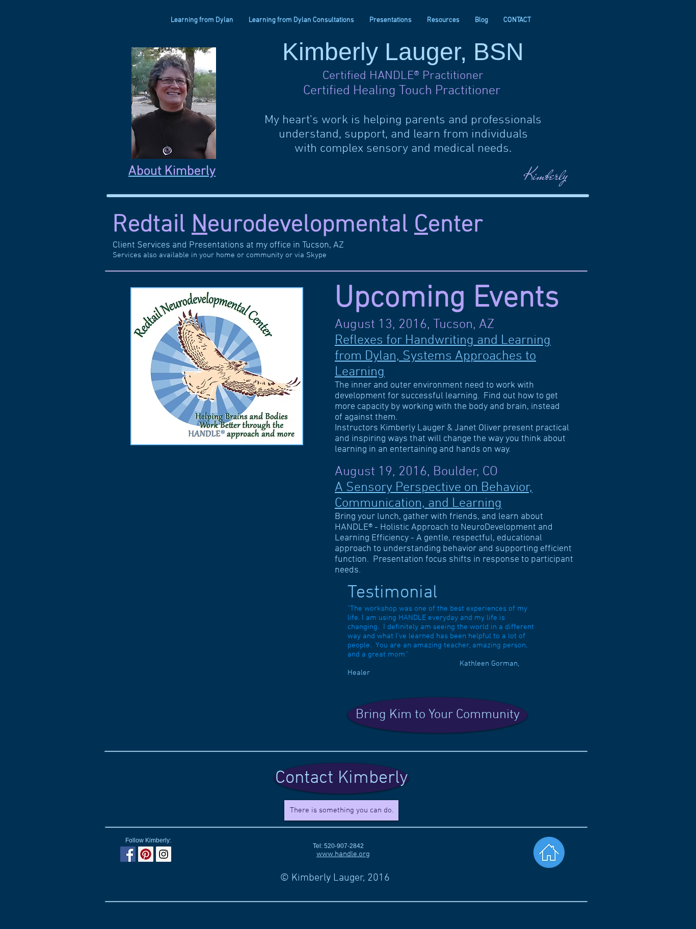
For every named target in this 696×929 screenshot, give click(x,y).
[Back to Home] (549, 852)
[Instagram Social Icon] (163, 854)
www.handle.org (343, 854)
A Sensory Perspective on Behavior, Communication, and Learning (433, 495)
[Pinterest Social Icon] (145, 854)
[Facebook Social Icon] (128, 854)
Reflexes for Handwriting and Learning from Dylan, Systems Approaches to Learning (443, 356)
